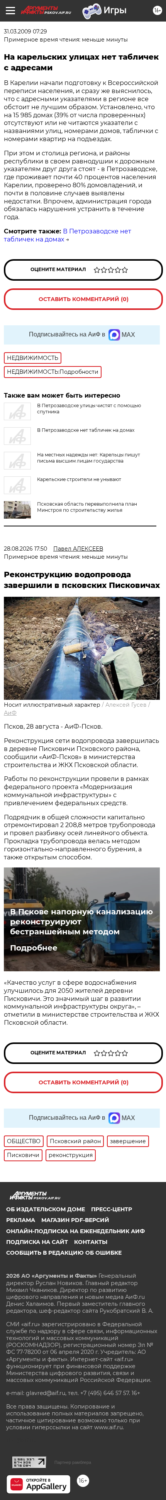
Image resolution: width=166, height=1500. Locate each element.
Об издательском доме (45, 1209)
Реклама (20, 1220)
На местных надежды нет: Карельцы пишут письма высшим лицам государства (88, 458)
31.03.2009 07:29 (25, 31)
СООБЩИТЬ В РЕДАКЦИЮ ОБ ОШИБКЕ (64, 1252)
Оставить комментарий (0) (84, 299)
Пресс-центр (111, 1209)
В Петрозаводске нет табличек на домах (85, 430)
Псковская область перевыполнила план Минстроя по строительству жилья (87, 507)
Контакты (90, 1242)
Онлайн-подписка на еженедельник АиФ (75, 1231)
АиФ (10, 712)
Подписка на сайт (37, 1242)
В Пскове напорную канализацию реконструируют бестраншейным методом (81, 921)
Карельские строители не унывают (79, 479)
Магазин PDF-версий (75, 1220)
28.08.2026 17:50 (25, 548)
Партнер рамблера (72, 1462)
